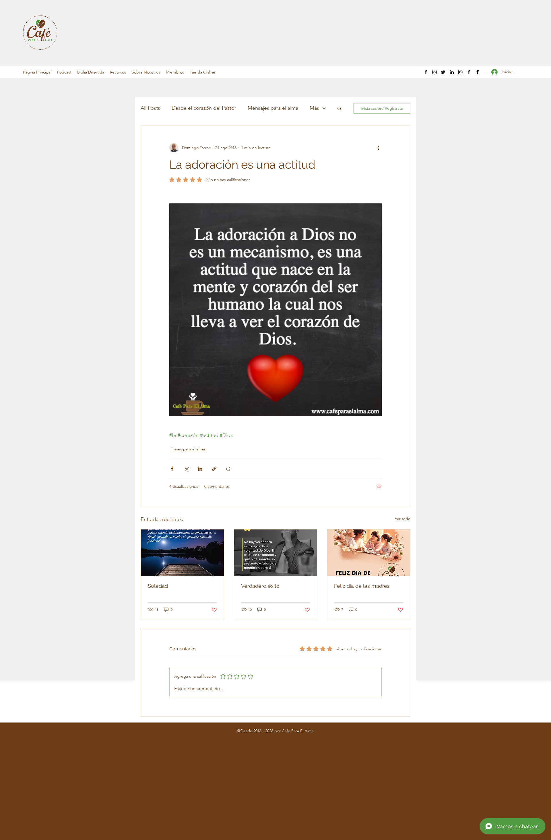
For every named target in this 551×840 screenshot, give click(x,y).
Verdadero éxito (260, 586)
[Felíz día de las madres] (368, 552)
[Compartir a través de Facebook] (172, 468)
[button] (64, 72)
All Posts (150, 108)
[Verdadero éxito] (275, 552)
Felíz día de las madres (362, 586)
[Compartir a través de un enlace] (214, 468)
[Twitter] (443, 72)
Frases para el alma (187, 449)
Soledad (158, 586)
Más (314, 108)
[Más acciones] (378, 147)
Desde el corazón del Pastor (204, 108)
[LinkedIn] (452, 72)
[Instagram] (434, 72)
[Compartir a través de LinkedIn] (200, 468)
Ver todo (402, 518)
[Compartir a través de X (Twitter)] (186, 468)
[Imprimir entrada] (228, 468)
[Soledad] (182, 552)
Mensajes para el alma (273, 108)
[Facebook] (426, 72)
